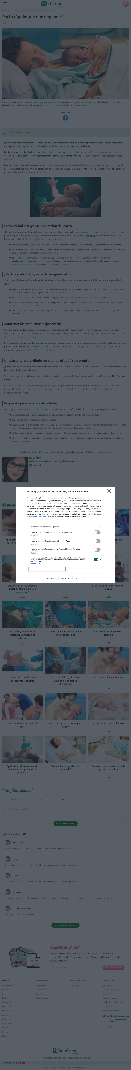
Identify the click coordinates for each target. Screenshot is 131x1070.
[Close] (109, 491)
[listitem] (65, 526)
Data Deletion (51, 578)
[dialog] (65, 535)
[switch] (97, 532)
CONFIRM (47, 569)
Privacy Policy (80, 578)
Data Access (65, 578)
